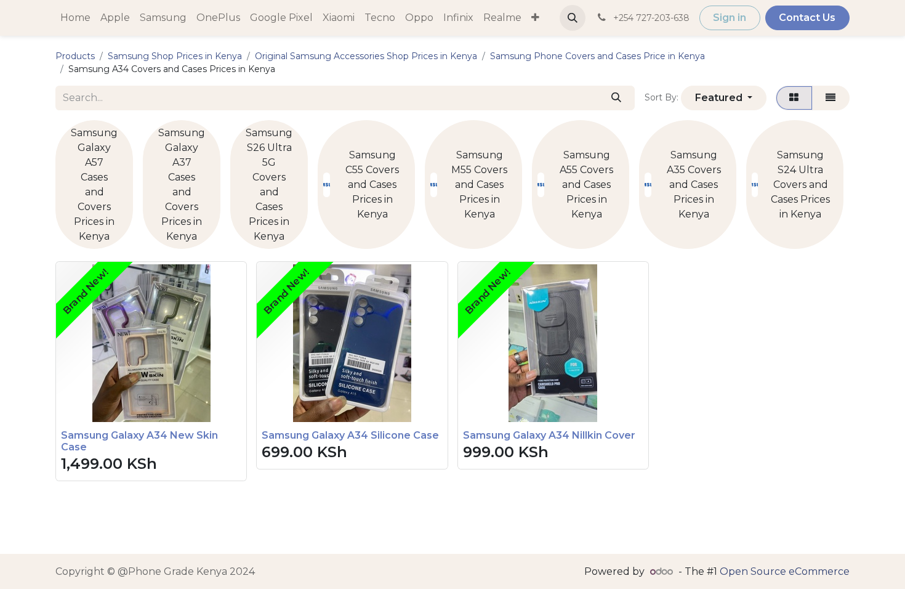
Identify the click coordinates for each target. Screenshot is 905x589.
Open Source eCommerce (785, 571)
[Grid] (794, 98)
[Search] (616, 98)
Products (75, 56)
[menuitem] (75, 18)
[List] (831, 98)
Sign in (729, 17)
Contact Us (807, 17)
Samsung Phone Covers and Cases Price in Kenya (597, 56)
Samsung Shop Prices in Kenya (175, 56)
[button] (572, 18)
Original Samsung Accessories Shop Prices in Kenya (366, 56)
